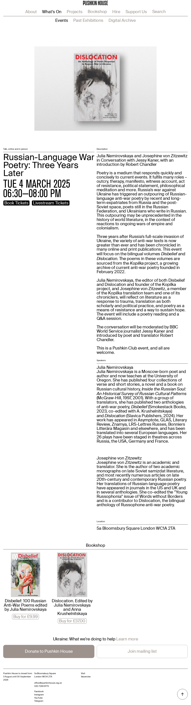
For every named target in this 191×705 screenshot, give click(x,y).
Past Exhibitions (88, 21)
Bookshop (97, 12)
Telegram (38, 701)
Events (61, 21)
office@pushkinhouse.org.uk (48, 683)
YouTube (38, 698)
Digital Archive (122, 21)
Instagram (39, 695)
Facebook (39, 691)
